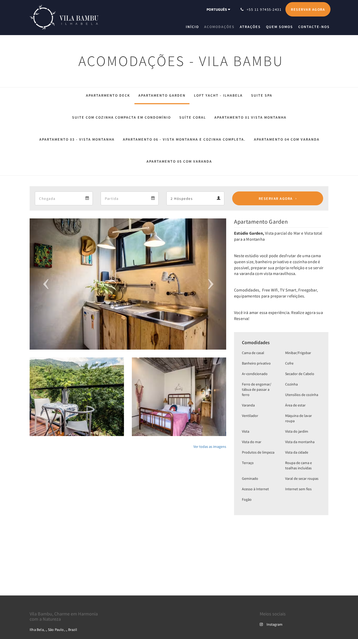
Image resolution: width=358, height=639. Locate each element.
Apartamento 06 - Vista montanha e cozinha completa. (184, 139)
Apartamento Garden (162, 95)
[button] (44, 284)
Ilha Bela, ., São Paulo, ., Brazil (53, 629)
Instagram (275, 624)
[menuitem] (194, 26)
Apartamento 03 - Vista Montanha (77, 139)
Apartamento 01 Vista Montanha (250, 117)
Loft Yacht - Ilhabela (218, 95)
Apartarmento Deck (108, 95)
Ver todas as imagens (209, 446)
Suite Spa (261, 95)
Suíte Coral (192, 117)
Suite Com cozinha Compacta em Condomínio (121, 117)
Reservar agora (276, 198)
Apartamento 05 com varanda (179, 161)
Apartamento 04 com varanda (286, 139)
